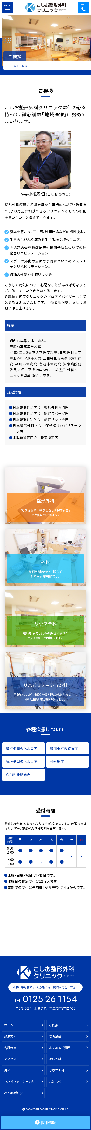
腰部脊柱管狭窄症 (64, 748)
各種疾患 (10, 1048)
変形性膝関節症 (18, 774)
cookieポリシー (15, 1093)
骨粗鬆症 (57, 761)
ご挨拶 (53, 1025)
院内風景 (55, 1036)
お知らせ (55, 1081)
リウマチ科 (56, 1070)
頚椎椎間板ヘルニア (21, 761)
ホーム (12, 66)
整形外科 (55, 1059)
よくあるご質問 (59, 1048)
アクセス (10, 1059)
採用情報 (48, 1123)
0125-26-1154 (50, 999)
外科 (7, 1070)
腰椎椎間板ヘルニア (21, 748)
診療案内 (10, 1036)
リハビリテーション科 (19, 1081)
